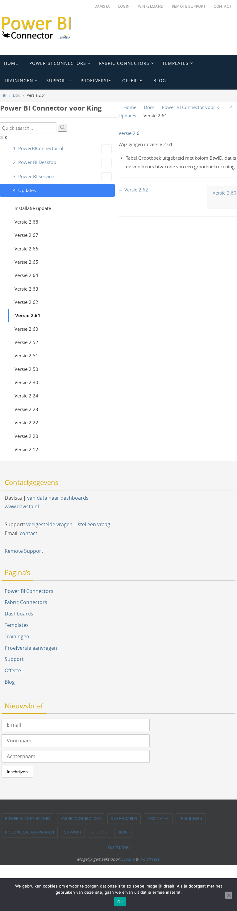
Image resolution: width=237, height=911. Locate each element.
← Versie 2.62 (133, 190)
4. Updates (24, 190)
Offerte (13, 670)
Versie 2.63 (26, 289)
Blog (10, 681)
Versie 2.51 (26, 355)
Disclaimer (118, 847)
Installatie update (33, 208)
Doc (16, 95)
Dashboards (19, 613)
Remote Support (189, 6)
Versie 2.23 (26, 409)
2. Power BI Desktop (34, 162)
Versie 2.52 (26, 342)
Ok (120, 901)
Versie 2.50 (26, 369)
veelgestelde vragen (49, 524)
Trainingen (17, 636)
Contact (222, 6)
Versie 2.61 (27, 315)
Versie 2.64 (26, 275)
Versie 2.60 (26, 329)
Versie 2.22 (26, 422)
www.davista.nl (22, 506)
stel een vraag (94, 524)
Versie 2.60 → (224, 197)
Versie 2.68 (26, 222)
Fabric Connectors (26, 602)
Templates (17, 625)
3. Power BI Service (33, 176)
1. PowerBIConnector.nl (38, 148)
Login (124, 6)
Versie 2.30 (26, 382)
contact (28, 533)
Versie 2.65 (26, 262)
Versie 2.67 (26, 235)
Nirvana (127, 859)
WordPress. (149, 859)
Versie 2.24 (26, 396)
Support (14, 659)
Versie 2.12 (26, 449)
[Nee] (228, 895)
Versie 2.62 (26, 302)
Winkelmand (151, 6)
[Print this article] (235, 133)
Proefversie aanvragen (31, 647)
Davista (102, 6)
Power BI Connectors (29, 591)
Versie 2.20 (26, 436)
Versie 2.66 (26, 249)
